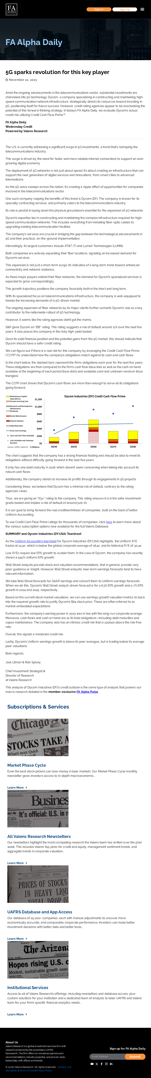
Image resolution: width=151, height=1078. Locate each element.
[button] (99, 9)
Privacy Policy (44, 1070)
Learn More (16, 787)
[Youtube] (91, 1064)
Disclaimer (12, 1070)
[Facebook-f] (101, 1064)
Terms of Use (26, 1070)
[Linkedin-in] (111, 1064)
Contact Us (63, 1067)
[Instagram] (106, 1064)
